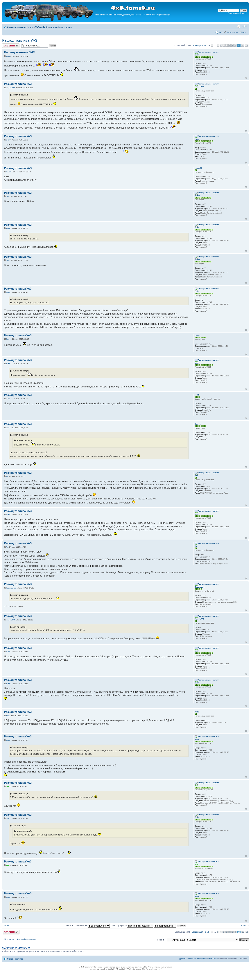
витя (8, 56)
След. (244, 925)
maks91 (9, 172)
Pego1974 (10, 88)
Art (7, 476)
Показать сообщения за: (76, 925)
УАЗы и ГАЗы (42, 27)
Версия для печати (239, 26)
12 (247, 45)
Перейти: (161, 940)
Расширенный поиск (237, 13)
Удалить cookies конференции (192, 959)
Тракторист (11, 588)
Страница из (200, 45)
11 (243, 45)
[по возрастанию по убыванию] (170, 925)
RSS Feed (213, 959)
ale (7, 787)
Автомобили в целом (61, 27)
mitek (8, 196)
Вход (244, 32)
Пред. (7, 925)
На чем (30, 27)
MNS (8, 716)
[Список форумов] (49, 20)
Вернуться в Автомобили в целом (20, 939)
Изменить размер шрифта (244, 26)
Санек (8, 339)
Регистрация (232, 32)
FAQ (220, 32)
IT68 (8, 399)
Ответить (6, 44)
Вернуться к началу (246, 78)
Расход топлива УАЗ (19, 40)
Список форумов (16, 27)
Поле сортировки (119, 925)
